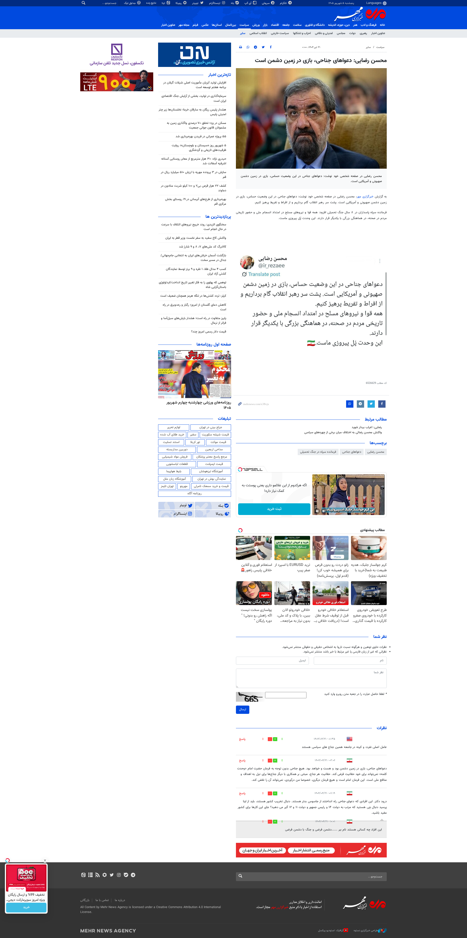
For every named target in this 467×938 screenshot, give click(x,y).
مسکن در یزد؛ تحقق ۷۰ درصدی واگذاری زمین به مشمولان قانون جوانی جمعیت (196, 125)
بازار (265, 25)
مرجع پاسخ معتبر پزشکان (211, 456)
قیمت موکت (218, 442)
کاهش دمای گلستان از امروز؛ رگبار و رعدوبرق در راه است (194, 307)
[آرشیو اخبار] (90, 875)
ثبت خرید (274, 509)
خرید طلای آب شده (172, 434)
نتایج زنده (151, 3)
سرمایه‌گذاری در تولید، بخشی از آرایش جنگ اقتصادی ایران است (194, 98)
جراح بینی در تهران (210, 427)
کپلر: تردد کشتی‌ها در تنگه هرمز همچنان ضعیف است (193, 296)
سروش (266, 3)
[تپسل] (240, 469)
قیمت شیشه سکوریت (215, 434)
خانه (382, 25)
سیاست (244, 25)
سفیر (193, 434)
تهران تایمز (167, 486)
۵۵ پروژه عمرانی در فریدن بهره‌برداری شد (201, 136)
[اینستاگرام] (119, 875)
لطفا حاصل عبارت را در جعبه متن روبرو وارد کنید (355, 694)
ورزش (256, 25)
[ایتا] (83, 875)
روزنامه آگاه (195, 493)
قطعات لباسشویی (177, 464)
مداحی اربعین (214, 449)
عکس (205, 25)
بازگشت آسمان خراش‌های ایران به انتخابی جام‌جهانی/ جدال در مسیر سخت (193, 258)
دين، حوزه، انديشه (339, 25)
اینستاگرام (215, 3)
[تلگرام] (133, 875)
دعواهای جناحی (351, 452)
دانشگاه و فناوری (315, 25)
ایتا (164, 3)
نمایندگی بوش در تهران (212, 479)
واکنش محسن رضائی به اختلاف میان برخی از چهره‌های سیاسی (343, 432)
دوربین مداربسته (177, 449)
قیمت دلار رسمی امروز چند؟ (208, 331)
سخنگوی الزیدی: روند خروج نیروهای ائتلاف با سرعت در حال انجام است (193, 227)
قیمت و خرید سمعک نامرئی (211, 486)
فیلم (195, 25)
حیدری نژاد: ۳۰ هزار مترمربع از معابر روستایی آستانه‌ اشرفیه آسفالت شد (193, 161)
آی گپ (248, 3)
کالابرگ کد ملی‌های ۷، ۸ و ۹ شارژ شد (202, 246)
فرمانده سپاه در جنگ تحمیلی (318, 452)
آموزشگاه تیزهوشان (211, 471)
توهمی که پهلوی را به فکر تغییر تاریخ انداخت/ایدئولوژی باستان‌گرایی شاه (192, 285)
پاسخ (242, 739)
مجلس (341, 33)
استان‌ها (217, 25)
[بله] (126, 875)
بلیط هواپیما (173, 471)
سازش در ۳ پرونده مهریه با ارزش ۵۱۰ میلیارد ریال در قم (193, 174)
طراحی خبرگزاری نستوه (366, 931)
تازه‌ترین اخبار (219, 75)
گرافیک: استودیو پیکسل (331, 931)
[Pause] (317, 511)
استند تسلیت (171, 442)
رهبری (363, 33)
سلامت (297, 25)
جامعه (286, 25)
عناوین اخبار (378, 33)
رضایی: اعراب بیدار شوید (367, 427)
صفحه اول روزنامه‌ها (214, 344)
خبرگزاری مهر (366, 196)
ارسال (242, 709)
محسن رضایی (375, 452)
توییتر (195, 3)
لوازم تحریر (173, 427)
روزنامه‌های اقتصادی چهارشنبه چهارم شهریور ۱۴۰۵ (197, 405)
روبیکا (179, 3)
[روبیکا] (105, 875)
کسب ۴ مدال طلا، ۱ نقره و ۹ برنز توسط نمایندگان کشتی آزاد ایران (196, 271)
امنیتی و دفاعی (324, 33)
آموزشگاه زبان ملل (174, 479)
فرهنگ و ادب (369, 25)
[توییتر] (112, 875)
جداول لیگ (130, 3)
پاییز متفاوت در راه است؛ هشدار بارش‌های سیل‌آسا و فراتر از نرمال (193, 320)
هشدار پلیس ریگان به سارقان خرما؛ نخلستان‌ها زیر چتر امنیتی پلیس (192, 112)
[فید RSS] (97, 875)
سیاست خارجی (280, 33)
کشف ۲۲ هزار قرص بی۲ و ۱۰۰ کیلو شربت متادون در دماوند (193, 188)
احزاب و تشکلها (302, 33)
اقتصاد (275, 25)
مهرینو (184, 486)
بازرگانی (85, 900)
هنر (355, 25)
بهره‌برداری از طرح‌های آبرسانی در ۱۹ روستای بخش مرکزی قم (195, 201)
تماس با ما (102, 900)
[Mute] (324, 511)
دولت (352, 33)
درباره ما (120, 900)
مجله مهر (184, 25)
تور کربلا (195, 442)
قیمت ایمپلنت (214, 464)
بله (233, 3)
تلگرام (283, 3)
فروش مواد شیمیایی (175, 456)
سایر (242, 33)
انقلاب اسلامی (258, 33)
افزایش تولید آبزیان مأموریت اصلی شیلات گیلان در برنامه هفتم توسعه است (194, 85)
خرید (26, 907)
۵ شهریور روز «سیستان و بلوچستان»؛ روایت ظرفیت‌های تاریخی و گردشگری (199, 148)
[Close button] (45, 860)
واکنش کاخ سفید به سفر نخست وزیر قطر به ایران (195, 238)
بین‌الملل (230, 25)
